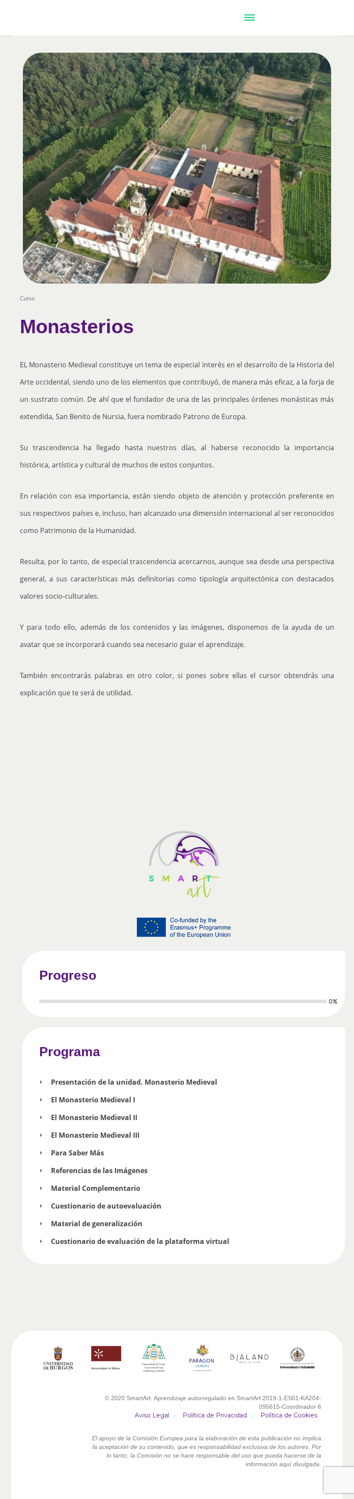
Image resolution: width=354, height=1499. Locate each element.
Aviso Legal (152, 1415)
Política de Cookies (288, 1415)
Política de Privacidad (215, 1415)
